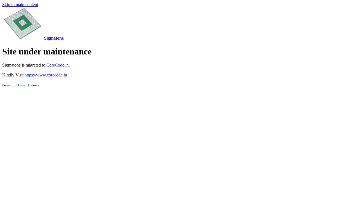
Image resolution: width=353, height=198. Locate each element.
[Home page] (23, 38)
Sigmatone (54, 38)
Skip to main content (20, 4)
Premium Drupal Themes (20, 85)
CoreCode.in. (58, 65)
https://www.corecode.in (46, 75)
